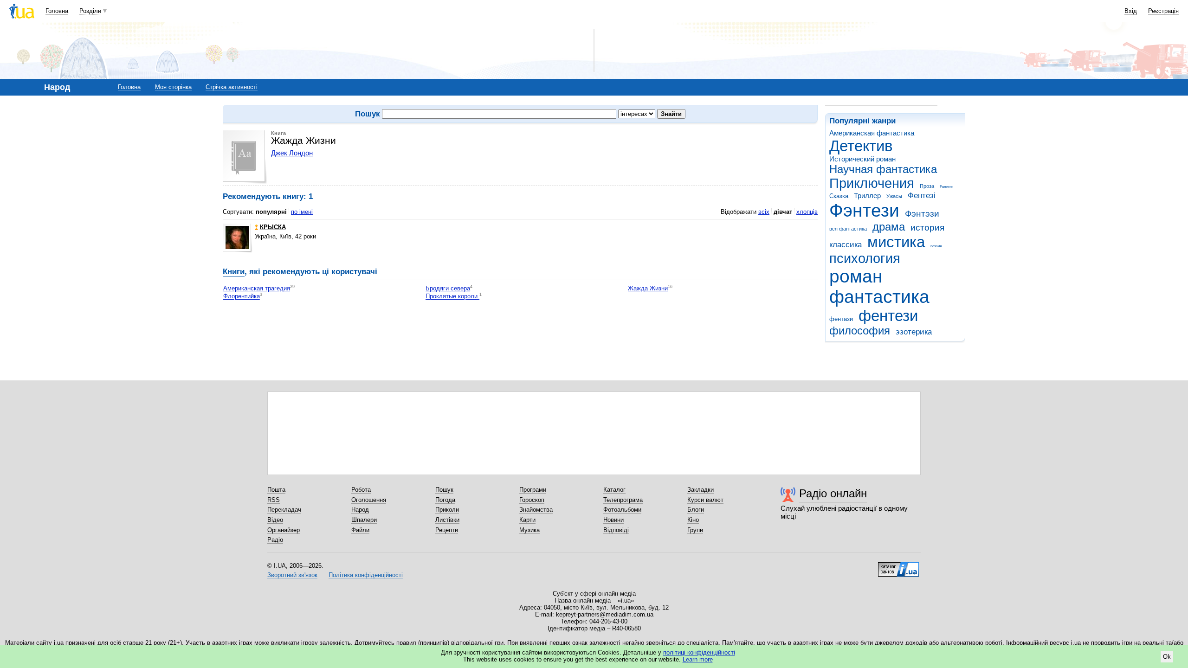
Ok (1167, 656)
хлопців (807, 211)
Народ (360, 509)
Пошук (444, 489)
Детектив (861, 145)
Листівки (447, 519)
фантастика (879, 297)
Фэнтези (864, 210)
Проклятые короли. (452, 296)
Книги (234, 271)
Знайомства (536, 509)
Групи (695, 530)
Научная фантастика (883, 169)
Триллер (867, 195)
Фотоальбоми (622, 509)
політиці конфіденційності (699, 652)
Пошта (276, 489)
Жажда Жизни (648, 288)
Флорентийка (241, 296)
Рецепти (446, 530)
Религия (946, 187)
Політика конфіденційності (366, 575)
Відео (275, 519)
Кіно (693, 519)
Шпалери (364, 519)
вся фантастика (848, 228)
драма (888, 227)
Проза (927, 186)
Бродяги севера (448, 288)
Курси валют (705, 499)
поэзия (936, 246)
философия (859, 331)
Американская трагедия (256, 288)
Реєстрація (1163, 10)
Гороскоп (531, 499)
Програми (532, 489)
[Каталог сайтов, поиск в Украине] (898, 566)
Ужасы (894, 196)
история (927, 227)
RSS (273, 499)
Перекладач (284, 509)
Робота (361, 489)
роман (856, 276)
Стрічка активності (232, 87)
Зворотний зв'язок (292, 575)
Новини (613, 519)
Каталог (614, 489)
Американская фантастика (871, 133)
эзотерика (914, 332)
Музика (529, 530)
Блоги (695, 509)
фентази (841, 318)
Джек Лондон (292, 153)
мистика (896, 241)
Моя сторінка (173, 87)
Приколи (447, 509)
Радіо (275, 539)
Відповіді (616, 530)
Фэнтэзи (922, 213)
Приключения (871, 183)
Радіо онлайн (833, 493)
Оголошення (368, 499)
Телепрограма (623, 499)
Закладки (700, 489)
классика (845, 244)
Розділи (90, 10)
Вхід (1130, 10)
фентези (888, 315)
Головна (56, 10)
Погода (445, 499)
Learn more (698, 659)
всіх (763, 211)
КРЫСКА (273, 227)
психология (864, 258)
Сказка (838, 196)
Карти (527, 519)
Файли (360, 530)
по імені (302, 211)
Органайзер (283, 530)
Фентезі (922, 195)
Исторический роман (862, 159)
